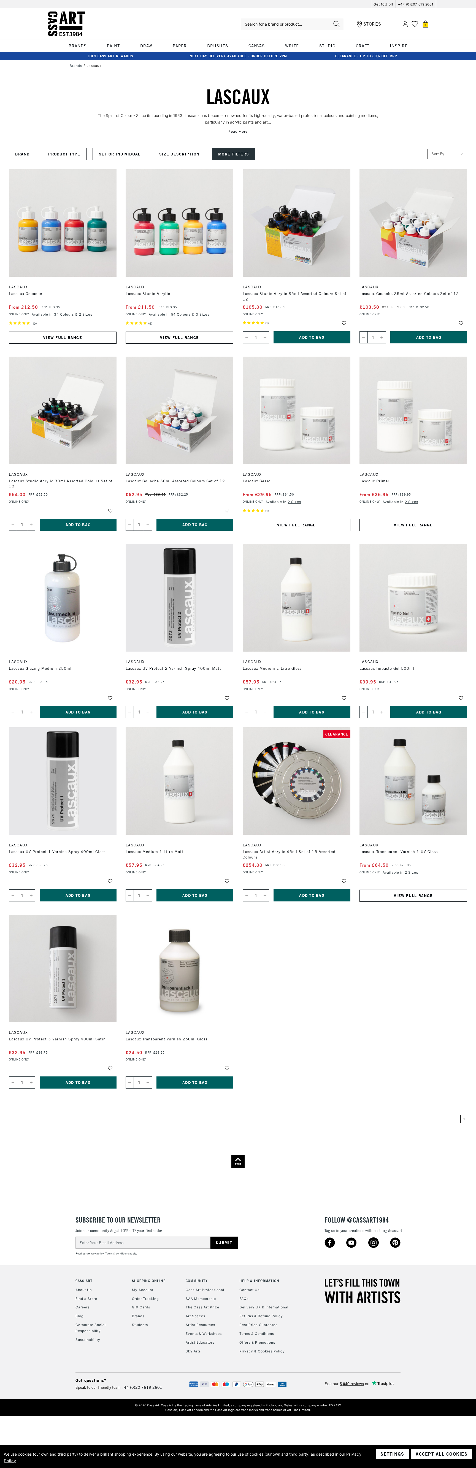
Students (140, 1325)
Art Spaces (195, 1316)
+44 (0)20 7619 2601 (142, 1387)
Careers (82, 1307)
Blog (79, 1316)
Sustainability (87, 1340)
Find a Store (86, 1299)
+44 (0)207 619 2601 (416, 4)
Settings (392, 1454)
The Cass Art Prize (202, 1307)
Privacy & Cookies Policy (262, 1351)
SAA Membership (201, 1299)
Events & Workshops (204, 1334)
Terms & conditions (117, 1253)
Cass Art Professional (205, 1290)
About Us (83, 1290)
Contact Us (249, 1290)
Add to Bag (311, 337)
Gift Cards (141, 1307)
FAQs (243, 1299)
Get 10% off (383, 4)
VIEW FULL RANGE (62, 337)
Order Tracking (145, 1299)
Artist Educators (200, 1342)
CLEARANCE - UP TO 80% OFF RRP (366, 56)
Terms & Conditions (256, 1334)
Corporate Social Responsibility (90, 1328)
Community (197, 1281)
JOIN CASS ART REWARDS (110, 56)
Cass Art (84, 1281)
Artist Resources (200, 1325)
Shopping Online (149, 1281)
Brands (138, 1316)
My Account (142, 1290)
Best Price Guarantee (258, 1325)
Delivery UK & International (263, 1307)
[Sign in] (405, 24)
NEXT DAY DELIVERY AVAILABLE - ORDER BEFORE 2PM (238, 56)
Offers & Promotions (257, 1342)
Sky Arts (193, 1351)
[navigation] (148, 154)
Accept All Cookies (441, 1454)
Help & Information (259, 1281)
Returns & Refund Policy (261, 1316)
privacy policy (95, 1253)
